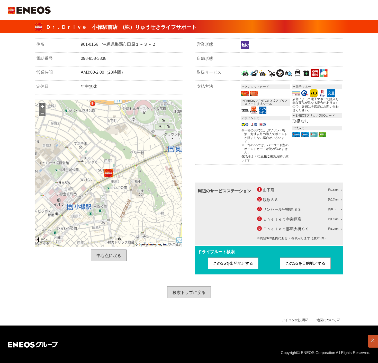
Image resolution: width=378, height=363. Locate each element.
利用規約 (175, 244)
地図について (327, 320)
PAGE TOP (373, 341)
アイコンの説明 (293, 320)
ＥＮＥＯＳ (29, 10)
